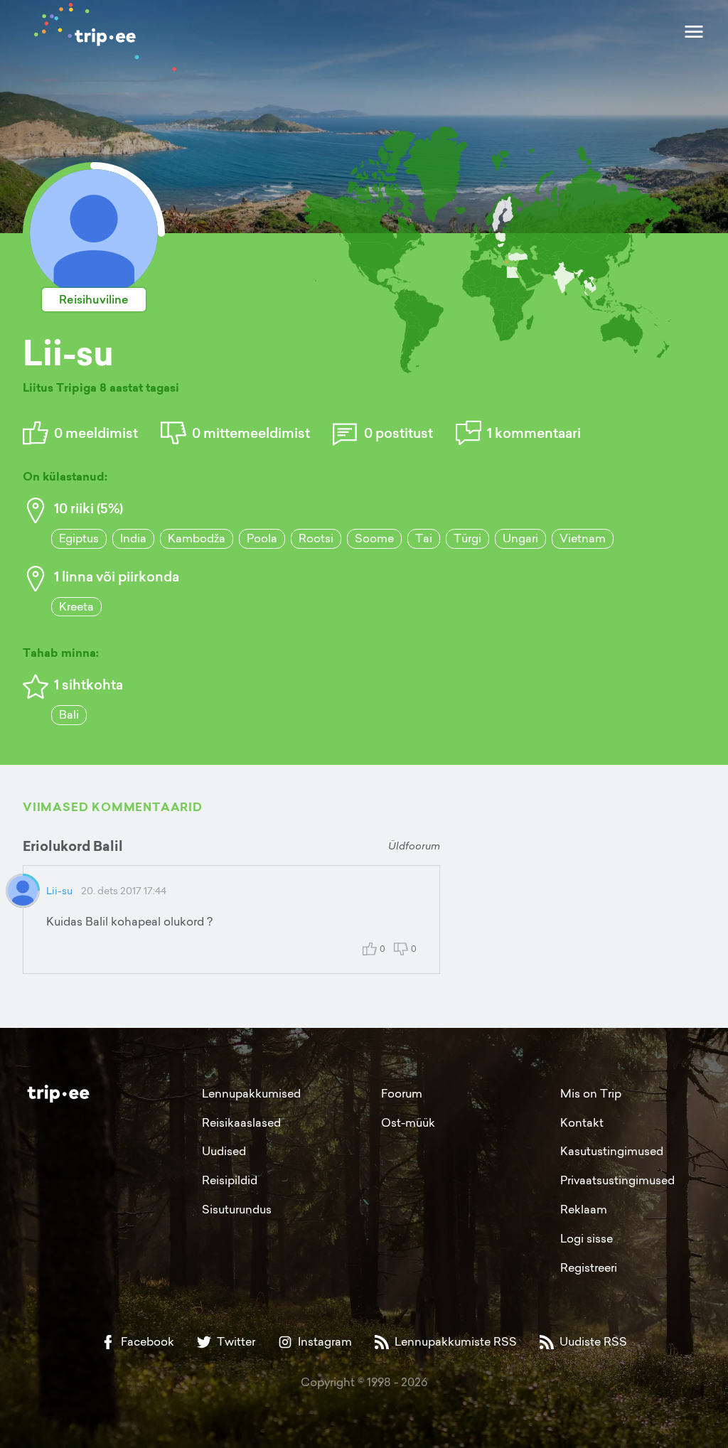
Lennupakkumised (251, 1093)
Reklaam (583, 1209)
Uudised (224, 1151)
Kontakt (582, 1122)
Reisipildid (229, 1180)
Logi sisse (586, 1238)
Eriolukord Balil (73, 846)
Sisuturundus (237, 1209)
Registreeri (588, 1267)
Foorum (401, 1093)
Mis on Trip (590, 1093)
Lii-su (59, 890)
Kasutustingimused (611, 1151)
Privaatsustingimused (617, 1180)
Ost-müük (408, 1122)
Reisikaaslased (241, 1122)
